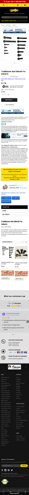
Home (2, 25)
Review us (18, 428)
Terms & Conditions (20, 410)
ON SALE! (3, 388)
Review (4, 210)
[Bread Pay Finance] (2, 124)
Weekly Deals (4, 379)
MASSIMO (18, 386)
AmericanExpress (22, 352)
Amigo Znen (19, 394)
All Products (4, 430)
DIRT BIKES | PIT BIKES (6, 406)
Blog (17, 414)
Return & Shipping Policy (21, 420)
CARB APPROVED (5, 383)
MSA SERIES (4, 434)
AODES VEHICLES (5, 377)
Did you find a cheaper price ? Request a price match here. (13, 79)
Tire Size (3, 437)
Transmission (4, 439)
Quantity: (3, 91)
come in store (6, 201)
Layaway (18, 408)
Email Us (16, 198)
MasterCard (18, 352)
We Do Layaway (19, 422)
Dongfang (18, 392)
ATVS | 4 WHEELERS (5, 404)
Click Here (12, 120)
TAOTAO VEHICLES (5, 392)
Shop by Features (5, 435)
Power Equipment (5, 426)
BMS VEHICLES (4, 400)
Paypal (10, 352)
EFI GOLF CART (4, 432)
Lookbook (3, 445)
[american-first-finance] (5, 124)
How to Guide (19, 424)
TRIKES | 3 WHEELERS (6, 422)
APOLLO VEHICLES (5, 390)
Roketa (17, 396)
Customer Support (20, 406)
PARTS (14, 25)
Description (5, 207)
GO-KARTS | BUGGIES (5, 412)
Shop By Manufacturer (6, 402)
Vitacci (17, 377)
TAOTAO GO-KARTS (5, 394)
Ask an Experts (23, 187)
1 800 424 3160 (14, 188)
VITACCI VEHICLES (5, 398)
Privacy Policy (19, 436)
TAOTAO (18, 381)
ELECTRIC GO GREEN (5, 420)
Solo (25, 352)
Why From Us (5, 214)
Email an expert (20, 185)
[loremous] (14, 367)
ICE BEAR (18, 390)
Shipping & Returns (20, 412)
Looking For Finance (20, 440)
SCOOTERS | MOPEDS (6, 408)
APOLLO (18, 388)
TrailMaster (18, 379)
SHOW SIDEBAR (14, 493)
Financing (18, 418)
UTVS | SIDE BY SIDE (5, 414)
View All (19, 398)
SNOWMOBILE (4, 410)
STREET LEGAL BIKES (6, 416)
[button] (14, 31)
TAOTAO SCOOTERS (5, 396)
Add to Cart (8, 100)
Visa (15, 352)
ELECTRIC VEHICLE (5, 418)
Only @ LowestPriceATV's (15, 20)
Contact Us (18, 416)
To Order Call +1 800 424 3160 (15, 2)
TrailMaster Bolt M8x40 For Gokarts (10, 26)
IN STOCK (8, 25)
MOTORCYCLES (4, 424)
